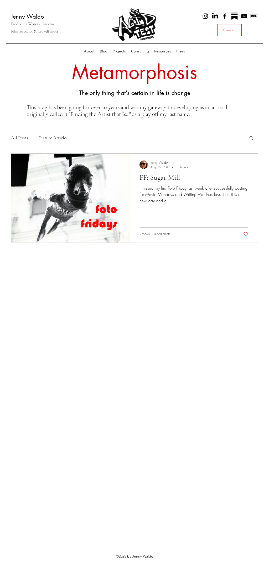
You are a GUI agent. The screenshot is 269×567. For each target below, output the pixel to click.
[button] (119, 51)
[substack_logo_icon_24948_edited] (234, 16)
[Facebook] (224, 16)
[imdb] (253, 16)
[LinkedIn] (215, 16)
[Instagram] (205, 16)
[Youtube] (244, 16)
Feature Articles (53, 138)
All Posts (19, 138)
